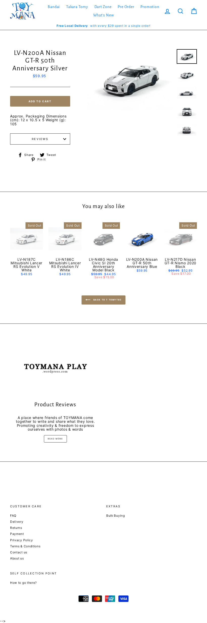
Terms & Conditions (25, 546)
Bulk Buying (115, 515)
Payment (17, 534)
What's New (103, 15)
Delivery (16, 522)
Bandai (54, 7)
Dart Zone (103, 7)
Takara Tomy (77, 7)
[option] (103, 25)
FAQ (13, 515)
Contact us (18, 552)
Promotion (149, 7)
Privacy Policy (21, 540)
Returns (16, 528)
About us (17, 558)
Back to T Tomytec (107, 299)
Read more (55, 438)
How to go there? (23, 583)
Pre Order (126, 7)
